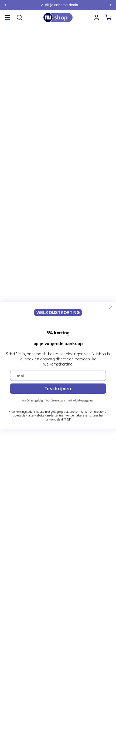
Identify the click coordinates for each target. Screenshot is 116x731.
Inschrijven (58, 388)
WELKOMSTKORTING (58, 312)
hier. (67, 419)
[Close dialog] (110, 308)
